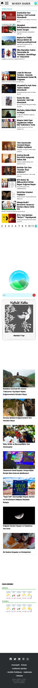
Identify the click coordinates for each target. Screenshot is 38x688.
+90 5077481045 (19, 682)
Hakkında (28, 672)
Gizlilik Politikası (14, 672)
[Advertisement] (19, 65)
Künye (24, 665)
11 (32, 226)
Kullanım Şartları (19, 669)
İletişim (20, 676)
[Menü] (6, 3)
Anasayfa (15, 665)
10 (29, 226)
